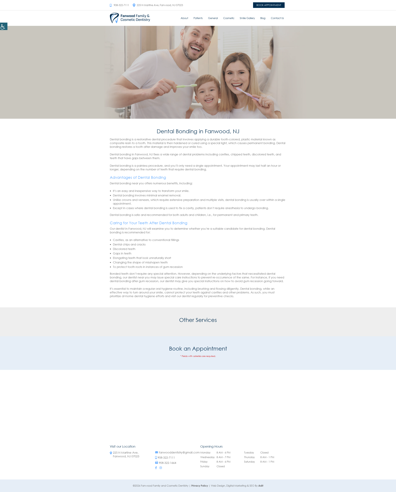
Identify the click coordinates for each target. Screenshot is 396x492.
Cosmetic (228, 18)
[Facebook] (156, 467)
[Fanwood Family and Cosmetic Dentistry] (130, 18)
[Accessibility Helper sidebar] (3, 26)
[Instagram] (160, 467)
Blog (262, 18)
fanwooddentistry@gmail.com (179, 452)
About (184, 18)
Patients (198, 18)
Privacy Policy (199, 485)
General (213, 18)
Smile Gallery (247, 18)
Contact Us (277, 18)
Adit (260, 485)
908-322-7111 (121, 5)
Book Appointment (268, 5)
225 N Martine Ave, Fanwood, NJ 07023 (160, 5)
